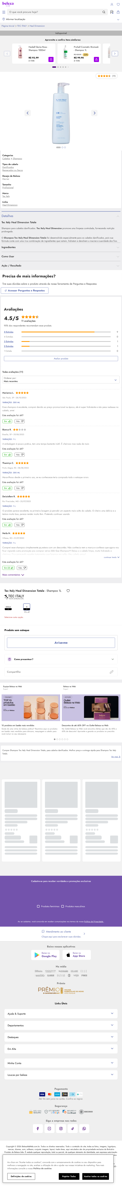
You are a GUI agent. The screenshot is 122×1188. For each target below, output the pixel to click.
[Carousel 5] (65, 739)
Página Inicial (8, 25)
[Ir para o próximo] (94, 113)
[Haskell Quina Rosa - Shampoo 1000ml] (20, 53)
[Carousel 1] (54, 739)
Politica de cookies (42, 1168)
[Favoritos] (118, 4)
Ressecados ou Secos (12, 170)
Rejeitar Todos (69, 1176)
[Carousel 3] (60, 739)
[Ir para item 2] (58, 67)
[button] (51, 59)
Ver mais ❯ (115, 756)
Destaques (13, 1037)
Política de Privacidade (94, 921)
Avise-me (61, 642)
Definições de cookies (21, 1176)
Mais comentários (11, 574)
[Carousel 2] (57, 739)
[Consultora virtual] (112, 12)
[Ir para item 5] (65, 67)
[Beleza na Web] (8, 4)
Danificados (8, 167)
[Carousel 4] (62, 739)
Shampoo (17, 158)
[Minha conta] (112, 4)
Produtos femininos (50, 906)
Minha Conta (14, 1063)
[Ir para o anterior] (27, 113)
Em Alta (12, 1049)
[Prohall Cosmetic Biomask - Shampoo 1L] (65, 53)
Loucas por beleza (17, 1075)
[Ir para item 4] (63, 67)
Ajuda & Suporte (17, 1014)
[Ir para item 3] (60, 67)
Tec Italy (22, 25)
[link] (34, 53)
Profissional (8, 187)
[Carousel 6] (67, 739)
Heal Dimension (37, 25)
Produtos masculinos (75, 906)
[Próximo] (115, 53)
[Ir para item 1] (54, 67)
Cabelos (6, 158)
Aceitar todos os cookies (95, 1176)
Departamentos (16, 1025)
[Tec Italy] (14, 598)
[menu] (4, 12)
